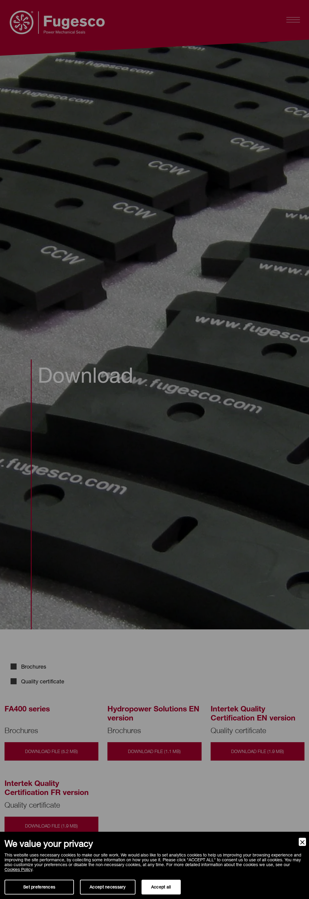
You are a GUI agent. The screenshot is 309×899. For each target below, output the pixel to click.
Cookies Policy (18, 869)
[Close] (302, 842)
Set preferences (39, 887)
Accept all (161, 887)
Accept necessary (108, 887)
